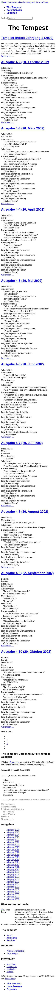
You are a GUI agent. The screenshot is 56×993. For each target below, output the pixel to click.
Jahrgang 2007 (13, 877)
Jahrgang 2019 (13, 847)
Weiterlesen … (7, 56)
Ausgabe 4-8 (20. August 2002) (24, 511)
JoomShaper (10, 978)
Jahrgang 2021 (13, 842)
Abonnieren (12, 938)
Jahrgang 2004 (13, 884)
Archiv (10, 935)
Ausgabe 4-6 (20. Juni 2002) (22, 364)
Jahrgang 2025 (13, 832)
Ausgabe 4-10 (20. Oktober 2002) (26, 651)
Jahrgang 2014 (13, 859)
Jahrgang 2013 (13, 862)
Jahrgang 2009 (13, 872)
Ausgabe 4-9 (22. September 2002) (27, 573)
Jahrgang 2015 (13, 857)
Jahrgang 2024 (13, 835)
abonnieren (14, 762)
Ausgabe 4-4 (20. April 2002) (22, 209)
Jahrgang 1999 (13, 896)
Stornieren (11, 940)
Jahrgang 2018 (13, 849)
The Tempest (14, 7)
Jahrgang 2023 (13, 837)
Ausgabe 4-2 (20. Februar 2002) (25, 62)
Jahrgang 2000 (13, 894)
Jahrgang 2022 (13, 840)
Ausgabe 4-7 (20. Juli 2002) (22, 443)
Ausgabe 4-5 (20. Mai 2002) (21, 280)
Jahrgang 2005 (13, 882)
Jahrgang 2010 (13, 869)
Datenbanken (14, 10)
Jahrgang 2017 (13, 852)
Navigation (11, 969)
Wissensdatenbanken (15, 951)
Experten (12, 13)
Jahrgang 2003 (13, 887)
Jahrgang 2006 (13, 879)
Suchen (4, 18)
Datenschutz (12, 966)
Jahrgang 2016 (13, 854)
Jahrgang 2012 (13, 864)
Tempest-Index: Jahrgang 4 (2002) (27, 38)
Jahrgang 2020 (13, 844)
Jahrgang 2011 (13, 867)
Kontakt (10, 971)
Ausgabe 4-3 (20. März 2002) (22, 128)
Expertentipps (12, 953)
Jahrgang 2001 (13, 892)
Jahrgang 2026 (13, 830)
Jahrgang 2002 (13, 889)
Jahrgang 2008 (13, 874)
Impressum (11, 964)
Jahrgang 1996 (13, 899)
